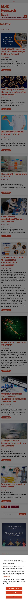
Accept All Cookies (14, 588)
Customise (14, 597)
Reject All (14, 592)
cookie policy (6, 576)
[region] (14, 578)
